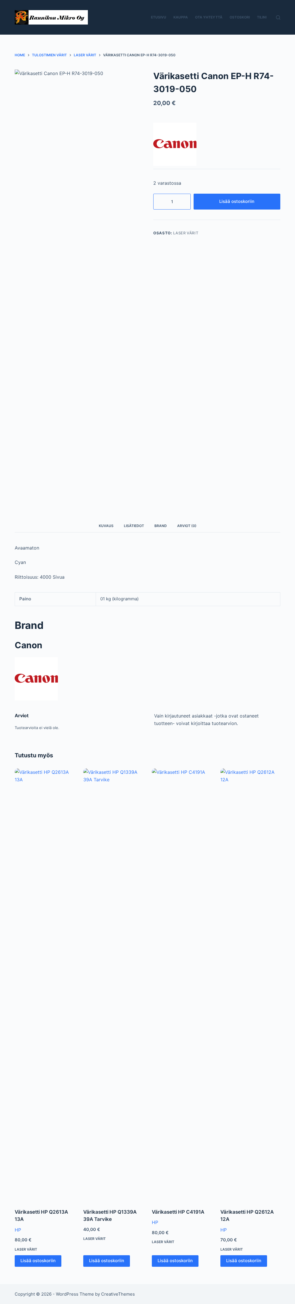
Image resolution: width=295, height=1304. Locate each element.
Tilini (261, 17)
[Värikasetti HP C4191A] (182, 984)
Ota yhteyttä (208, 17)
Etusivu (158, 17)
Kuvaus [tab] (106, 526)
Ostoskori (240, 17)
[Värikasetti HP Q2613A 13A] (45, 984)
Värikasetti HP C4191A (178, 1212)
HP (18, 1230)
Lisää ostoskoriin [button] (38, 1260)
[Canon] (174, 144)
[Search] (278, 17)
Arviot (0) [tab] (186, 526)
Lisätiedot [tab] (134, 526)
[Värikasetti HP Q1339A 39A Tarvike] (113, 984)
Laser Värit (185, 233)
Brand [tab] (160, 526)
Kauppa (180, 17)
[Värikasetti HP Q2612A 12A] (250, 984)
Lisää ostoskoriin (236, 201)
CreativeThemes (118, 1294)
